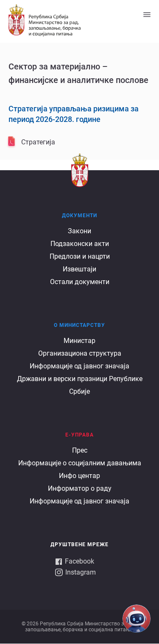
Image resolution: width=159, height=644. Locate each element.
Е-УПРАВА (79, 435)
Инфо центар (79, 476)
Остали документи (79, 282)
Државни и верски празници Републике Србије (79, 385)
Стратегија (38, 142)
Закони (79, 231)
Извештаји (79, 269)
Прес (79, 450)
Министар (79, 341)
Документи (79, 215)
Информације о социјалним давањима (79, 463)
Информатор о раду (80, 488)
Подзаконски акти (79, 244)
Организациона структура (79, 353)
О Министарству (79, 325)
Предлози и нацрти (80, 256)
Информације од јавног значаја (79, 366)
